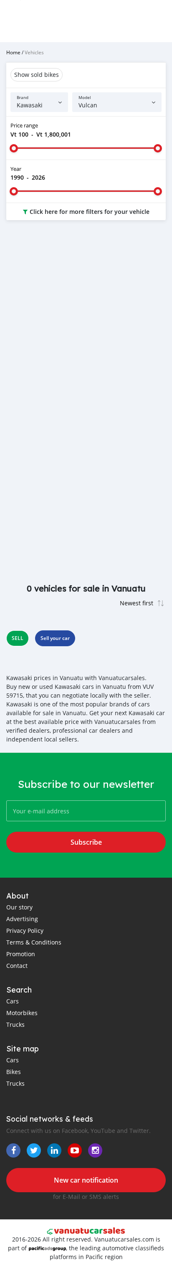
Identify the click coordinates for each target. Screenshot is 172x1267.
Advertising (22, 919)
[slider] (14, 148)
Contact (17, 966)
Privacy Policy (24, 930)
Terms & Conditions (33, 942)
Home (13, 52)
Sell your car (55, 638)
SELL (17, 638)
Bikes (13, 1072)
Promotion (20, 954)
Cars (12, 1001)
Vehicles (34, 52)
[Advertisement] (86, 321)
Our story (19, 907)
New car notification (86, 1180)
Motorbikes (22, 1013)
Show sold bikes (36, 75)
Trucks (15, 1024)
